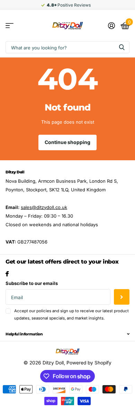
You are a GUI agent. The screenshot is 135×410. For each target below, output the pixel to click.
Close (67, 334)
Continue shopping (67, 142)
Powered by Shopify (88, 362)
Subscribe (121, 297)
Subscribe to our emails (32, 283)
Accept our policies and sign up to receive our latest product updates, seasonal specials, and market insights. (71, 314)
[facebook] (7, 273)
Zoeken (121, 47)
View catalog (10, 26)
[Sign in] (111, 25)
